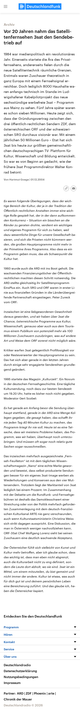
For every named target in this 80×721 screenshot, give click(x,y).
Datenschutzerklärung (20, 671)
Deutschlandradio (17, 665)
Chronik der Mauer (18, 699)
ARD (21, 693)
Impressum (12, 683)
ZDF (29, 693)
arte (52, 693)
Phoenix (40, 693)
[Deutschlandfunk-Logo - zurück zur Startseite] (40, 6)
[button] (5, 6)
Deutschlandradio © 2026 (23, 705)
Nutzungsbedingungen (21, 677)
